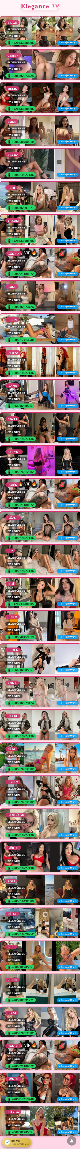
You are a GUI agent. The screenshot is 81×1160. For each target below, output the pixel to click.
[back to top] (71, 1141)
